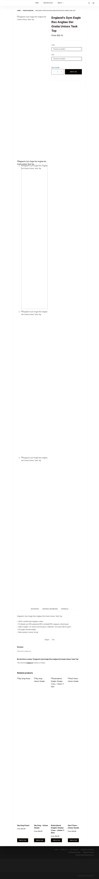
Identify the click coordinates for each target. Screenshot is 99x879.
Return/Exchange (74, 852)
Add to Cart (22, 840)
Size (52, 54)
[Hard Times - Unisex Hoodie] (75, 749)
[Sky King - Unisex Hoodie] (41, 749)
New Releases (48, 3)
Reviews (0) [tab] (64, 609)
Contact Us (64, 849)
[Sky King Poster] (24, 749)
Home (37, 3)
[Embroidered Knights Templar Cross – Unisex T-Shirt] (58, 749)
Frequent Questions (87, 849)
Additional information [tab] (50, 609)
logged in (29, 663)
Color (53, 45)
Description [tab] (35, 609)
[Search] (89, 3)
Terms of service (88, 852)
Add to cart (73, 71)
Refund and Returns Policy (85, 855)
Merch (60, 3)
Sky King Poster (23, 825)
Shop (56, 849)
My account (74, 849)
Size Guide (55, 68)
